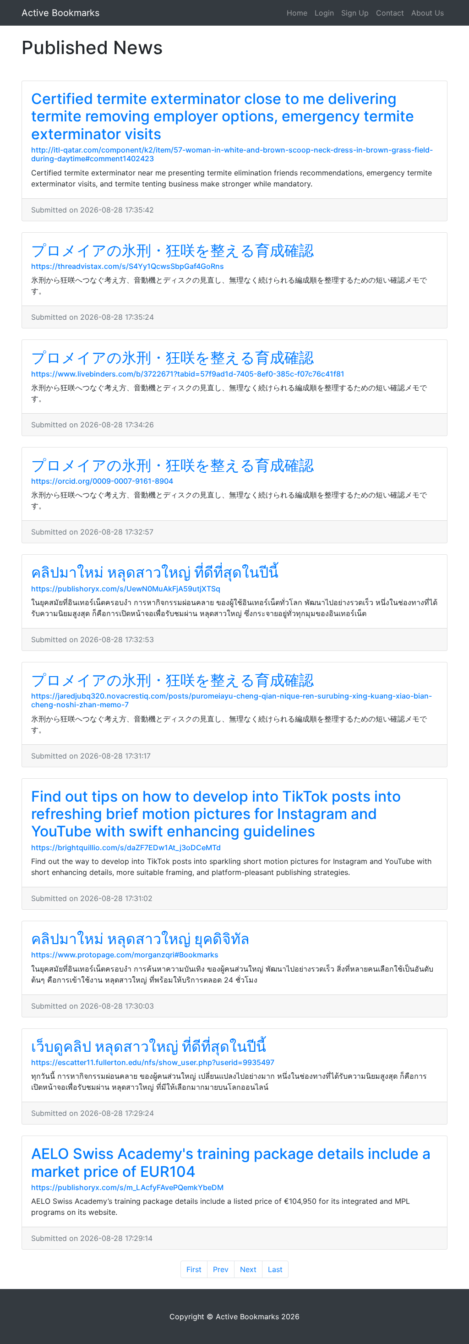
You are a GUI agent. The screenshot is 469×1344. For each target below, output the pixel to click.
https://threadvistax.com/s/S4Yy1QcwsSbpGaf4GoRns (127, 266)
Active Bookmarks (60, 12)
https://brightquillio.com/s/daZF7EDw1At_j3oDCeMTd (126, 847)
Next (248, 1269)
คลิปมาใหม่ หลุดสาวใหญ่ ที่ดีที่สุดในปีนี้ (154, 572)
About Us (427, 12)
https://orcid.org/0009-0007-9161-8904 (102, 481)
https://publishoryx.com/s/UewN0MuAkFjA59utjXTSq (125, 588)
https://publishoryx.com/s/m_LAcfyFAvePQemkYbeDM (127, 1187)
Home (297, 12)
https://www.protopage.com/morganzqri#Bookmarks (124, 954)
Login (324, 12)
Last (275, 1269)
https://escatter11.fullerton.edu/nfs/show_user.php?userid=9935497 (152, 1062)
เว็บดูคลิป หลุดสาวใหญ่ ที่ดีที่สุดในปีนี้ (148, 1046)
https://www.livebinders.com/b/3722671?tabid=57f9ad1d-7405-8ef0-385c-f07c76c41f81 (187, 373)
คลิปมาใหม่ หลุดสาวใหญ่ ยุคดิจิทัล (140, 939)
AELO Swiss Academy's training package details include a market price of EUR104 (231, 1162)
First (194, 1269)
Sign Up (355, 12)
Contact (390, 12)
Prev (221, 1269)
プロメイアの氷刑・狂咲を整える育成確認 (172, 250)
